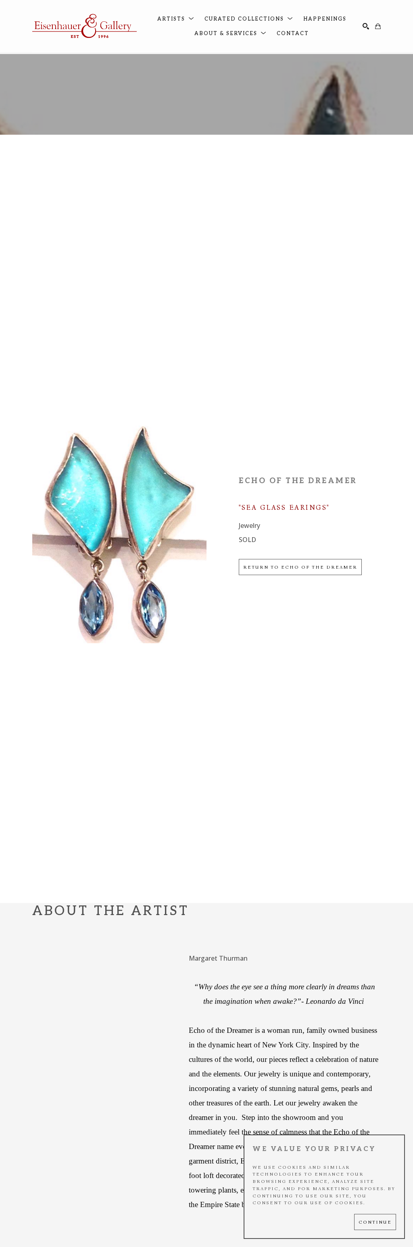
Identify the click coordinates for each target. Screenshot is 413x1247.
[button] (175, 19)
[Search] (366, 26)
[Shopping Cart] (378, 26)
